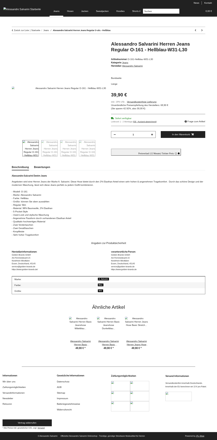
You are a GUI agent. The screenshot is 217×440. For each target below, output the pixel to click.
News (196, 3)
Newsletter (8, 398)
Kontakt (208, 3)
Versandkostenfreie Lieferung (141, 102)
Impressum (62, 398)
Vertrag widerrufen (27, 422)
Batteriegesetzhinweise (68, 404)
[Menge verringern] (114, 134)
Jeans (125, 62)
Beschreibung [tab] (20, 167)
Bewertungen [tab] (42, 167)
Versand (41, 428)
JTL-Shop (200, 436)
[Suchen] (177, 11)
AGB (59, 387)
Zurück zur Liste (21, 30)
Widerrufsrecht (64, 409)
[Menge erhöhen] (152, 134)
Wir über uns (9, 381)
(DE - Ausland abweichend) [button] (145, 122)
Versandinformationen (14, 393)
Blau (100, 285)
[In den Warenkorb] (14, 39)
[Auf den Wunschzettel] (99, 47)
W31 (100, 291)
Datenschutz (63, 381)
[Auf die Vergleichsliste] (91, 47)
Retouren (7, 404)
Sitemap (61, 393)
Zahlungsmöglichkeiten (14, 387)
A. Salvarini (103, 279)
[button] (186, 11)
